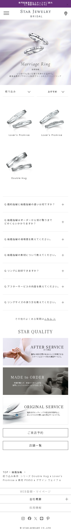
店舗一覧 (35, 445)
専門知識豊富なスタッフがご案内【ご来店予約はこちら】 (36, 3)
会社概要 (36, 499)
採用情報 (36, 507)
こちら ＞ (50, 319)
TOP (5, 472)
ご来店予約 (35, 433)
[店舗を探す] (65, 14)
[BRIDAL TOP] (35, 16)
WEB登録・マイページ (35, 491)
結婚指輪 (17, 472)
